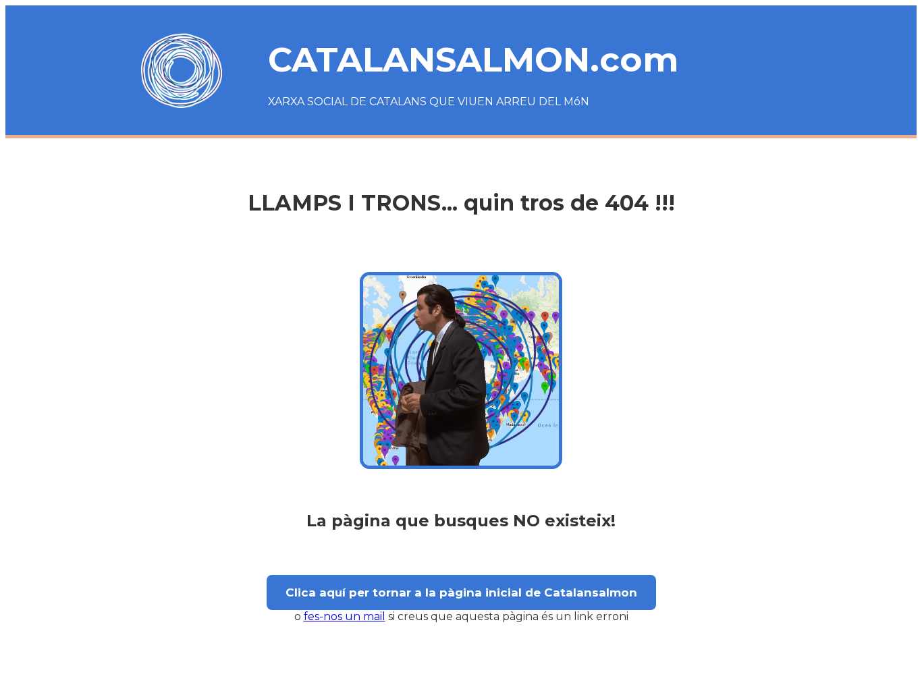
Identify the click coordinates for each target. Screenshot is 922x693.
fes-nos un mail (344, 616)
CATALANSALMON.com (473, 59)
